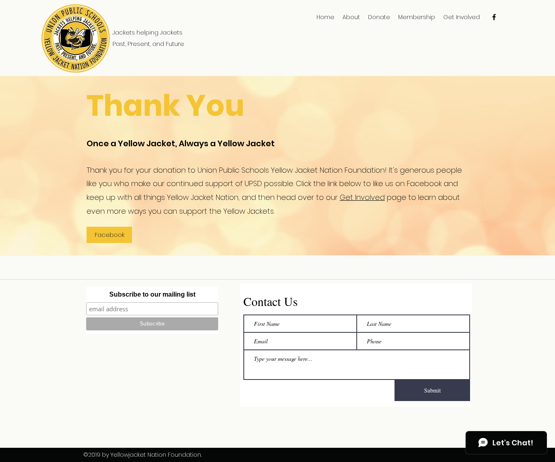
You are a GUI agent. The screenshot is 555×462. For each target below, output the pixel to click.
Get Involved (362, 197)
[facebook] (494, 17)
